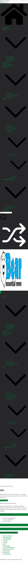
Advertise (6, 28)
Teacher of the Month (12, 95)
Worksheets (9, 93)
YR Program (9, 130)
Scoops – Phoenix (11, 129)
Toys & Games (7, 554)
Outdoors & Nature (8, 549)
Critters (5, 542)
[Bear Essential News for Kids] (14, 25)
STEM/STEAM (7, 539)
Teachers (6, 66)
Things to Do (9, 208)
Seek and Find (10, 56)
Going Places (6, 546)
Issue (4, 29)
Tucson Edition (10, 58)
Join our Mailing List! (8, 525)
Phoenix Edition (10, 60)
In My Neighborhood (9, 547)
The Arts (5, 541)
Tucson (14, 176)
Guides (5, 63)
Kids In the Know (7, 536)
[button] (15, 55)
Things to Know (10, 206)
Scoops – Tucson (10, 127)
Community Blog (8, 179)
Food (4, 544)
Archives (8, 61)
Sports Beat (6, 550)
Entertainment (7, 537)
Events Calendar (8, 65)
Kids (4, 98)
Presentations (10, 97)
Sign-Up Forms (13, 155)
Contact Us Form (7, 529)
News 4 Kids (9, 126)
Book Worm (6, 552)
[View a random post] (14, 248)
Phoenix (14, 177)
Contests (6, 209)
